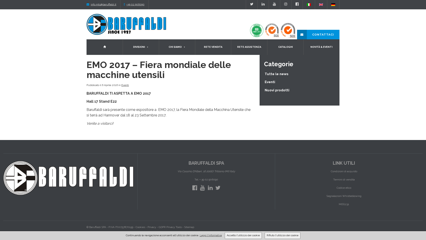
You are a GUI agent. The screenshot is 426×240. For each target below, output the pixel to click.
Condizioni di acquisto (344, 171)
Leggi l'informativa (211, 235)
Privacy (152, 227)
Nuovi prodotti (277, 90)
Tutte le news (276, 74)
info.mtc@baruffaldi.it (103, 4)
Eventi (125, 85)
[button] (147, 47)
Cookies (140, 227)
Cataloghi (285, 47)
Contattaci (322, 34)
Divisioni (139, 47)
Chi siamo (175, 47)
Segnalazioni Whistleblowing (343, 196)
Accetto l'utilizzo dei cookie (243, 235)
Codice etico (344, 187)
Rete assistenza (249, 47)
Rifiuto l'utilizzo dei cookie (282, 235)
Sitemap (189, 227)
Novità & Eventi (321, 47)
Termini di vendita (344, 179)
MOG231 (344, 204)
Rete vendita (213, 47)
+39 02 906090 (135, 4)
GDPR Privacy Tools (170, 227)
